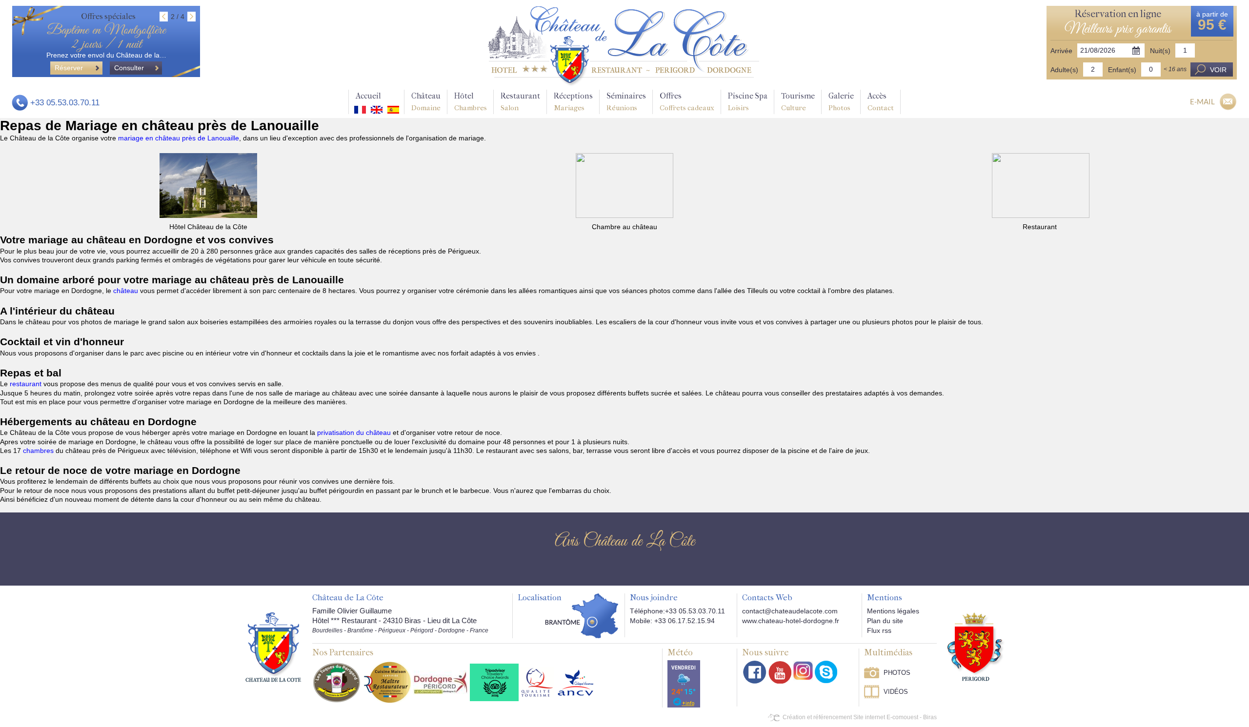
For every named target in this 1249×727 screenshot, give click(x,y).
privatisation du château (354, 432)
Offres (687, 101)
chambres (39, 450)
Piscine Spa (747, 101)
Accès (880, 101)
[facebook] (754, 672)
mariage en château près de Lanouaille (178, 138)
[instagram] (803, 670)
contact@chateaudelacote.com (790, 611)
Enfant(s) (1122, 69)
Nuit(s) (1160, 50)
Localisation (540, 597)
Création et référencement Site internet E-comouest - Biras (860, 717)
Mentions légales (893, 611)
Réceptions (573, 101)
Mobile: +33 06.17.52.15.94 (672, 621)
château (126, 291)
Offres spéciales (108, 16)
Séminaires (626, 101)
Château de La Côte (347, 597)
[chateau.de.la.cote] (826, 672)
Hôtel (470, 101)
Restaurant (520, 101)
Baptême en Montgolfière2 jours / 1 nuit (106, 37)
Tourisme (798, 101)
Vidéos (896, 691)
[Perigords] (976, 646)
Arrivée (1061, 50)
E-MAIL (1202, 101)
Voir (1218, 70)
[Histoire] (273, 646)
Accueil (368, 95)
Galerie (841, 101)
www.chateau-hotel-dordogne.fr (790, 621)
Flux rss (879, 630)
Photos (897, 672)
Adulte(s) (1064, 69)
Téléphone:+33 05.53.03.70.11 (677, 611)
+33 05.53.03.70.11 (65, 102)
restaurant (26, 384)
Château (426, 101)
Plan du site (885, 621)
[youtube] (779, 672)
